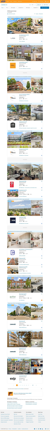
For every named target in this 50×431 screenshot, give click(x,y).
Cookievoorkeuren (25, 428)
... (30, 385)
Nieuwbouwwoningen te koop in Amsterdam (14, 405)
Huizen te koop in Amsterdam (12, 402)
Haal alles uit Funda (17, 423)
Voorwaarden (14, 428)
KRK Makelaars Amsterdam (23, 223)
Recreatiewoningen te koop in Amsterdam (14, 408)
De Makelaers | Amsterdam (23, 100)
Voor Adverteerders (41, 418)
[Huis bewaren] (41, 35)
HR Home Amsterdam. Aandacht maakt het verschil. (28, 128)
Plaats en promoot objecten (30, 416)
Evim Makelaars (21, 300)
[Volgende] (36, 385)
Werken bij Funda (41, 416)
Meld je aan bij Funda (29, 414)
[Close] (6, 4)
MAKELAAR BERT (22, 255)
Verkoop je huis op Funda (5, 414)
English (48, 428)
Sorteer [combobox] (39, 13)
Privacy (10, 428)
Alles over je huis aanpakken (19, 420)
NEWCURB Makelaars (23, 327)
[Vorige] (14, 385)
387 (32, 385)
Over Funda (40, 414)
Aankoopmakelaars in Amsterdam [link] (31, 402)
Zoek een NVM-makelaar (5, 418)
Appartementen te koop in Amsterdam (13, 404)
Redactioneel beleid (41, 420)
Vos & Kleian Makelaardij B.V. (24, 264)
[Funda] (3, 1)
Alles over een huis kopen (18, 416)
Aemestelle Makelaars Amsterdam (25, 273)
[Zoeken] (30, 4)
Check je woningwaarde (5, 416)
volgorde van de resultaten (19, 388)
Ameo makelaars (22, 41)
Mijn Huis (15, 414)
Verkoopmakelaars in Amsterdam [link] (31, 404)
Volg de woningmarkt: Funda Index (7, 420)
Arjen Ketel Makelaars (23, 196)
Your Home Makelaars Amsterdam (25, 68)
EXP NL (20, 382)
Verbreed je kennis (29, 420)
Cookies (19, 428)
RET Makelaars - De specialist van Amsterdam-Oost (28, 187)
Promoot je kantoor (29, 418)
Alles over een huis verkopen (19, 418)
